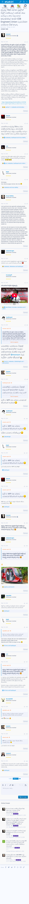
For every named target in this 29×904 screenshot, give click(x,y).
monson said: (5, 328)
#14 (27, 546)
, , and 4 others (15, 163)
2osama (8, 371)
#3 (27, 154)
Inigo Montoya (11, 851)
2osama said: (5, 422)
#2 (27, 123)
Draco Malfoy (10, 196)
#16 (27, 627)
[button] (2, 1)
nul (7, 146)
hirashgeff (9, 275)
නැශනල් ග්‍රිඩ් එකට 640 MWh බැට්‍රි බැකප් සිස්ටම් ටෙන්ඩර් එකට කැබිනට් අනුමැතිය (16, 856)
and (11, 187)
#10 (27, 418)
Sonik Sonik (9, 847)
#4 (27, 179)
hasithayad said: (6, 383)
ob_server (13, 815)
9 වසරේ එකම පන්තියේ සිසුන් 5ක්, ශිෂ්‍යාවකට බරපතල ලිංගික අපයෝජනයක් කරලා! (15, 810)
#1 (27, 42)
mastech (8, 753)
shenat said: (5, 737)
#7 (27, 283)
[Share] (25, 42)
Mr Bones (13, 861)
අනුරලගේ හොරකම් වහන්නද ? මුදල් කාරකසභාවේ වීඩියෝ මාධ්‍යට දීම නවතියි (16, 832)
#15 (27, 603)
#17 (27, 662)
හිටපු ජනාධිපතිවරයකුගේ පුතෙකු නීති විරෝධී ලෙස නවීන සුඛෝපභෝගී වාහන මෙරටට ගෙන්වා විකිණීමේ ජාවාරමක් (16, 843)
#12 (27, 486)
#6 (27, 258)
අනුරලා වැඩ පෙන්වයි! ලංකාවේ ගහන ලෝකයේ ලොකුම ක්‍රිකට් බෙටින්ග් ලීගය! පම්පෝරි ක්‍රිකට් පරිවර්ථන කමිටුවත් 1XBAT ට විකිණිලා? (16, 821)
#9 (27, 379)
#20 (27, 761)
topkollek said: (5, 631)
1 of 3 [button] (10, 778)
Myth (7, 171)
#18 (27, 706)
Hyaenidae (13, 827)
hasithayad (9, 317)
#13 (27, 523)
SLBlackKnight (10, 251)
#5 (27, 203)
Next (15, 778)
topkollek (8, 595)
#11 (27, 453)
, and (14, 107)
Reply (26, 111)
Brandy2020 (9, 699)
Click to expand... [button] (14, 342)
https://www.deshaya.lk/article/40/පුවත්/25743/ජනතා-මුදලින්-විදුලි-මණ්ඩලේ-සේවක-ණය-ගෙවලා (13, 102)
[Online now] (4, 598)
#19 (27, 734)
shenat (8, 115)
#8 (27, 325)
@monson (15, 354)
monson (4, 27)
